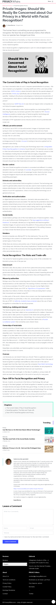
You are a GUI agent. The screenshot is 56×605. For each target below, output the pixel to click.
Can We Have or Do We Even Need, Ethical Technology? (21, 430)
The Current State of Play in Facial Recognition (21, 408)
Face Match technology (45, 364)
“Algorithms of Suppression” (36, 288)
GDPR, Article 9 (16, 91)
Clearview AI (29, 310)
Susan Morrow (11, 25)
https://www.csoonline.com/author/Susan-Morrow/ (28, 488)
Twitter (31, 593)
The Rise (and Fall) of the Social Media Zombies (19, 439)
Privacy (10, 5)
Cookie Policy (7, 586)
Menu (49, 1)
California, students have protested (25, 301)
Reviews (5, 560)
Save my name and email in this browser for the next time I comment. (26, 537)
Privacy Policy (7, 583)
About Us (6, 576)
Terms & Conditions (9, 580)
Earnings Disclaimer (9, 590)
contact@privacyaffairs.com (37, 576)
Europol (24, 141)
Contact (5, 593)
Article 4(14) (15, 93)
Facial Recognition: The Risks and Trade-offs (20, 410)
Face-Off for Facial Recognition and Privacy (20, 412)
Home (4, 5)
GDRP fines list (19, 104)
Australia (28, 170)
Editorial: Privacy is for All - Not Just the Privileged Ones (22, 448)
